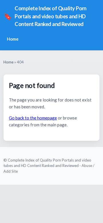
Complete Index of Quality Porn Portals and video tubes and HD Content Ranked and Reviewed (44, 16)
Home (13, 38)
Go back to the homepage (33, 117)
